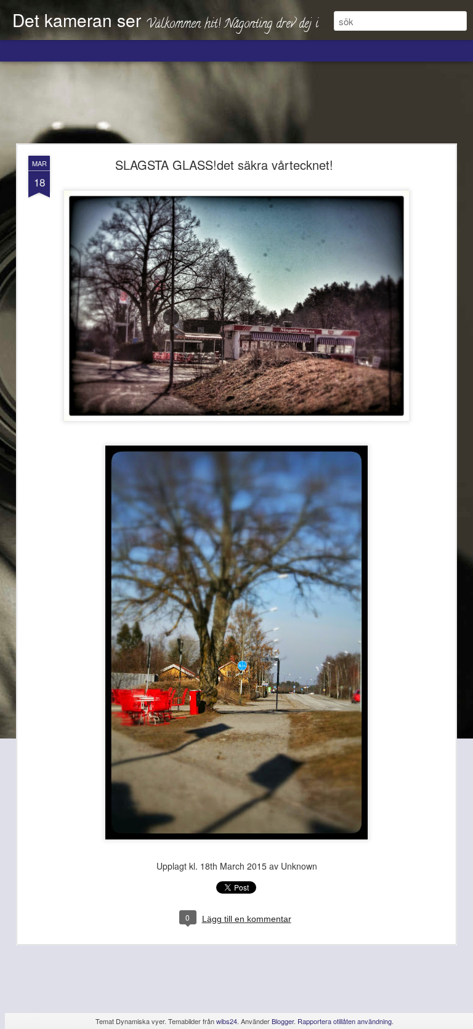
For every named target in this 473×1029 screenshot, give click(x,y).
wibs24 (226, 1021)
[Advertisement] (236, 103)
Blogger (283, 1021)
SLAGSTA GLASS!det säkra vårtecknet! (224, 165)
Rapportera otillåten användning (344, 1021)
